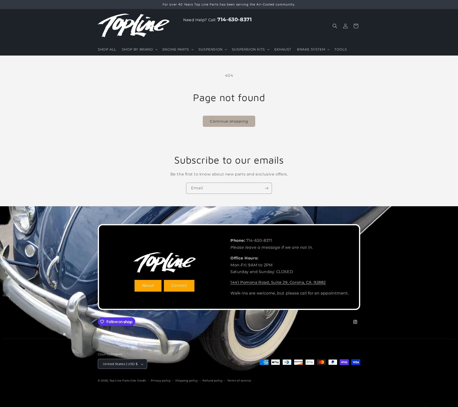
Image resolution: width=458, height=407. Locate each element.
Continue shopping (229, 121)
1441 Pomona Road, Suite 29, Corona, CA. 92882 (278, 282)
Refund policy (213, 380)
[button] (139, 49)
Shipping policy (186, 380)
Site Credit (138, 380)
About (148, 285)
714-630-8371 (234, 19)
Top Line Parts (119, 380)
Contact (179, 285)
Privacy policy (161, 380)
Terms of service (239, 380)
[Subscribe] (266, 188)
